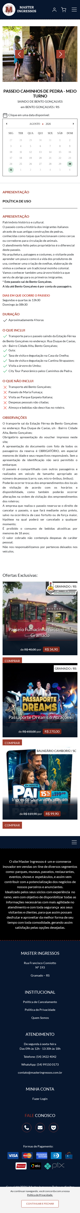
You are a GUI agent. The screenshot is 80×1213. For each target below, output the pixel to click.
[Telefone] (26, 1127)
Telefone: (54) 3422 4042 (40, 1056)
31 (11, 169)
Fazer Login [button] (40, 1098)
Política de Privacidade (40, 1009)
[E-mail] (40, 1127)
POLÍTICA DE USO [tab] (17, 201)
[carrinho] (63, 9)
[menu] (72, 9)
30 (69, 163)
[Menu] (72, 842)
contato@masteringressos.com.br (40, 1072)
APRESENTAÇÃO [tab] (16, 192)
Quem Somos (40, 1017)
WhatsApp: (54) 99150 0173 (40, 1064)
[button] (54, 9)
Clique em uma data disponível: (29, 115)
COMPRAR (12, 661)
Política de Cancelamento (40, 1002)
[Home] (19, 9)
